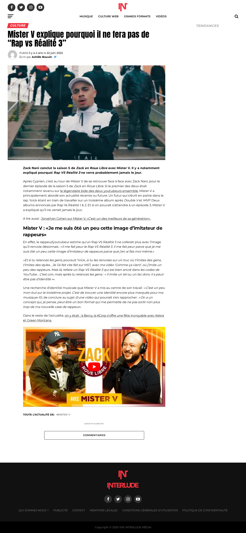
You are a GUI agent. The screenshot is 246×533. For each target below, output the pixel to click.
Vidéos (161, 16)
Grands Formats (137, 16)
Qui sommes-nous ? (34, 510)
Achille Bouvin (42, 57)
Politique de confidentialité (205, 510)
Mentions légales (104, 510)
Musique (86, 16)
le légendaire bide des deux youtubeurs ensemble (99, 191)
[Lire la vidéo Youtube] (94, 367)
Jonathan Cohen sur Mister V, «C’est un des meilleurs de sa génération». (96, 218)
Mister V (64, 415)
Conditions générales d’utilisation (150, 510)
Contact (78, 510)
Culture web (108, 16)
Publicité (60, 510)
